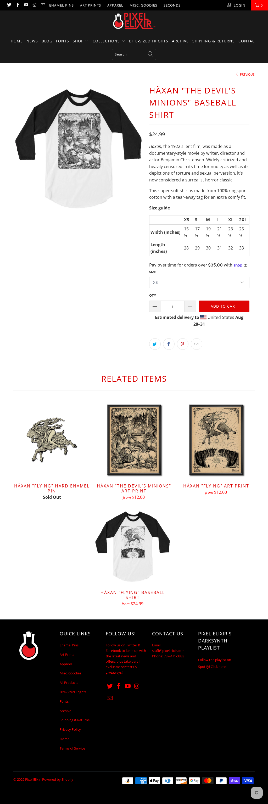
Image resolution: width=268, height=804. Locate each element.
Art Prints (90, 5)
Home (17, 40)
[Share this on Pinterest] (182, 344)
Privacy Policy (70, 729)
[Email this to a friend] (196, 344)
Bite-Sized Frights (148, 40)
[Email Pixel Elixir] (43, 5)
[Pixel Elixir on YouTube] (26, 5)
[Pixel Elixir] (134, 20)
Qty (152, 295)
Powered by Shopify (57, 779)
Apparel (115, 5)
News (32, 40)
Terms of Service (72, 748)
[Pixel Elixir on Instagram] (34, 5)
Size (152, 271)
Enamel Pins (61, 5)
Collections (107, 40)
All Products (69, 682)
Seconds (172, 5)
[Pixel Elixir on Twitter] (9, 5)
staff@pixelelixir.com (168, 650)
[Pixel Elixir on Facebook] (17, 5)
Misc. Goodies (143, 5)
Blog (47, 40)
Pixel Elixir (33, 779)
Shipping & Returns (213, 40)
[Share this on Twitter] (155, 344)
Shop (79, 40)
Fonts (62, 40)
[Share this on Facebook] (169, 344)
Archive (180, 40)
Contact (247, 40)
